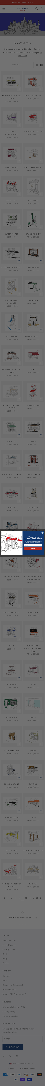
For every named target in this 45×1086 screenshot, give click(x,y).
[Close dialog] (42, 533)
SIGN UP (33, 548)
